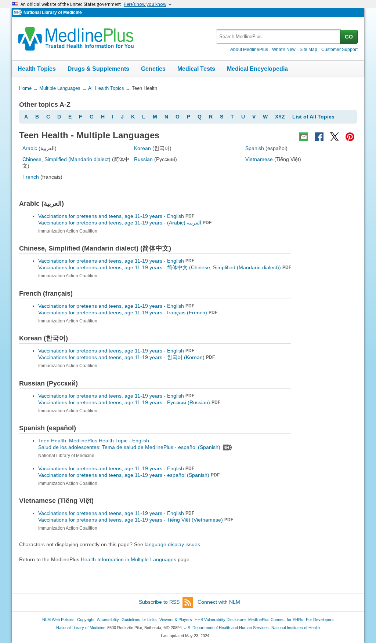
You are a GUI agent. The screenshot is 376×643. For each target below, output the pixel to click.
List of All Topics (313, 117)
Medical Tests (196, 69)
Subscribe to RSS (159, 602)
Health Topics (37, 69)
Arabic (29, 148)
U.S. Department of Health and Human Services (226, 627)
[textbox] (278, 36)
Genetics (153, 69)
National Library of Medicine (53, 12)
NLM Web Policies (58, 619)
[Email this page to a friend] (304, 137)
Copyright (85, 619)
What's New (284, 49)
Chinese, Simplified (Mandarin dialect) (66, 159)
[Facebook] (319, 137)
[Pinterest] (350, 137)
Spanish (254, 148)
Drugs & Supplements (98, 69)
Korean (142, 148)
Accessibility (108, 619)
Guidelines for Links (139, 619)
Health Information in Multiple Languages (128, 559)
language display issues (172, 544)
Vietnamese (259, 159)
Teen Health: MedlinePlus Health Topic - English (94, 440)
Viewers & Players (175, 619)
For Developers (320, 619)
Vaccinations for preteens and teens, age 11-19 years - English (116, 216)
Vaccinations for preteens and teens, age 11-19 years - (125, 223)
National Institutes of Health (295, 627)
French (30, 177)
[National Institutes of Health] (18, 13)
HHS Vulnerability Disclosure (220, 619)
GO (349, 37)
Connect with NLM (219, 602)
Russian (143, 159)
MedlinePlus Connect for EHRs (275, 619)
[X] (334, 137)
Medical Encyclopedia (257, 69)
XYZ (280, 117)
